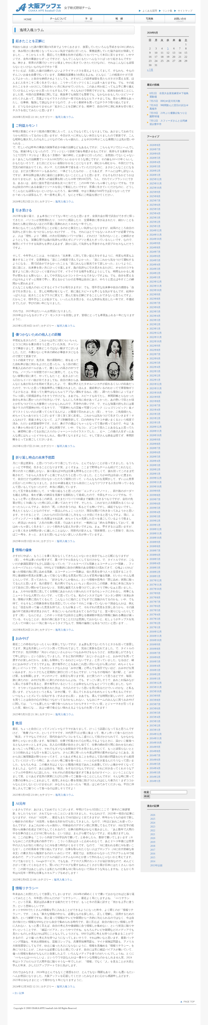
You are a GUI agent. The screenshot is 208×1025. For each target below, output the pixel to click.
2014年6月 (155, 759)
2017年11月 (156, 584)
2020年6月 (155, 452)
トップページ (28, 19)
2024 (152, 822)
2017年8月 (155, 597)
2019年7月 (155, 499)
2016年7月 (155, 653)
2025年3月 (155, 217)
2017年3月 (155, 618)
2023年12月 (156, 281)
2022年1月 (155, 379)
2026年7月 (155, 149)
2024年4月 (155, 264)
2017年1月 (155, 627)
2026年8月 (155, 145)
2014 (152, 861)
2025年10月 (156, 187)
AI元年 (21, 803)
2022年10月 (156, 341)
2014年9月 (155, 747)
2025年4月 (155, 213)
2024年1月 (155, 277)
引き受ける (24, 210)
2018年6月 (155, 554)
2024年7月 (155, 251)
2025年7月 (155, 200)
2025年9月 (155, 192)
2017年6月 (155, 606)
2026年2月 (155, 170)
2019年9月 (155, 490)
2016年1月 (155, 678)
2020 (152, 838)
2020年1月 (155, 473)
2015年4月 (155, 717)
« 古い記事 (18, 993)
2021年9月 (155, 397)
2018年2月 (155, 572)
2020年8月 (155, 443)
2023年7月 (155, 303)
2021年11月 (156, 388)
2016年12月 (156, 631)
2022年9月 (155, 345)
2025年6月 (155, 204)
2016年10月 (156, 640)
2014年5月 (155, 764)
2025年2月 (155, 222)
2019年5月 (155, 508)
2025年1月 (155, 226)
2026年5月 (155, 158)
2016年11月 (156, 636)
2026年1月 (155, 175)
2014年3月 (155, 772)
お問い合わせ (180, 19)
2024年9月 (155, 243)
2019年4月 (155, 512)
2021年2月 (155, 418)
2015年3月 (155, 721)
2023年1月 (155, 328)
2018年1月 (155, 576)
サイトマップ (185, 10)
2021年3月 (155, 414)
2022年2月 (155, 375)
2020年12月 (156, 426)
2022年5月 (155, 362)
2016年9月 (155, 644)
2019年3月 (155, 516)
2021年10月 (156, 392)
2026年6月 (155, 153)
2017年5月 (155, 610)
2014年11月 (156, 738)
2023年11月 (156, 286)
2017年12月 (156, 580)
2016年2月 (155, 674)
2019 (152, 842)
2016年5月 (155, 661)
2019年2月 (155, 520)
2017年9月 (155, 593)
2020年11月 (156, 431)
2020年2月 (155, 469)
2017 (152, 849)
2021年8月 (155, 401)
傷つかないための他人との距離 (38, 334)
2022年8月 (155, 350)
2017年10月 (156, 589)
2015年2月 (155, 725)
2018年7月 (155, 550)
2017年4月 (155, 614)
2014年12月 (156, 734)
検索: (147, 792)
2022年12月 (156, 333)
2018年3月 (155, 567)
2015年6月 (155, 708)
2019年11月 (156, 482)
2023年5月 (155, 311)
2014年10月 (156, 742)
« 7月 (150, 69)
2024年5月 (155, 260)
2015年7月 (155, 704)
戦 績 (119, 19)
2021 (152, 834)
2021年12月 (156, 384)
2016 (152, 853)
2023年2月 (155, 324)
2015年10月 (156, 691)
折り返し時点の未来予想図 (35, 457)
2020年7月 (155, 448)
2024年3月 (155, 268)
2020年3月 (155, 465)
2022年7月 (155, 354)
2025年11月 (156, 183)
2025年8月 (155, 196)
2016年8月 (155, 648)
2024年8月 (155, 247)
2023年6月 (155, 307)
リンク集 (167, 10)
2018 (152, 846)
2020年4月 (155, 461)
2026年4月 (155, 162)
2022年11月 (156, 337)
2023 (152, 826)
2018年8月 (155, 546)
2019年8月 (155, 495)
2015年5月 (155, 712)
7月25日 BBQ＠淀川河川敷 (165, 101)
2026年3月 (155, 166)
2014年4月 (155, 768)
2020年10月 (156, 435)
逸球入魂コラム (64, 116)
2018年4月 (155, 563)
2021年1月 (155, 422)
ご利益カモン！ (27, 125)
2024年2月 (155, 273)
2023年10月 (156, 290)
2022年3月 (155, 371)
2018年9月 (155, 542)
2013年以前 (156, 865)
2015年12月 (156, 683)
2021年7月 (155, 405)
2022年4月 (155, 367)
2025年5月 (155, 209)
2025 (152, 818)
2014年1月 (155, 781)
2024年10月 (156, 239)
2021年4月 (155, 409)
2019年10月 (156, 486)
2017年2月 (155, 623)
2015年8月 (155, 700)
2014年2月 (155, 776)
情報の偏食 (24, 550)
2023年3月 (155, 320)
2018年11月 (156, 533)
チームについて (58, 19)
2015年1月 (155, 729)
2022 (152, 830)
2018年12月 (156, 529)
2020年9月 (155, 439)
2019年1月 (155, 525)
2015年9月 (155, 695)
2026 (152, 815)
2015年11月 (156, 687)
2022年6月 (155, 358)
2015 (152, 857)
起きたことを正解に (30, 41)
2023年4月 (155, 315)
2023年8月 (155, 298)
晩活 (19, 723)
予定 (89, 19)
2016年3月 (155, 670)
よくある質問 (149, 10)
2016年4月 (155, 665)
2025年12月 (156, 179)
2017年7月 (155, 601)
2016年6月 (155, 657)
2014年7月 (155, 755)
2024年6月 (155, 256)
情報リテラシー (27, 888)
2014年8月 (155, 751)
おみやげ (22, 638)
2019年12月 (156, 478)
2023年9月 (155, 294)
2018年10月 (156, 537)
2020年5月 (155, 456)
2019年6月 (155, 503)
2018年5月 (155, 559)
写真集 (149, 19)
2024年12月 (156, 230)
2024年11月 (156, 234)
